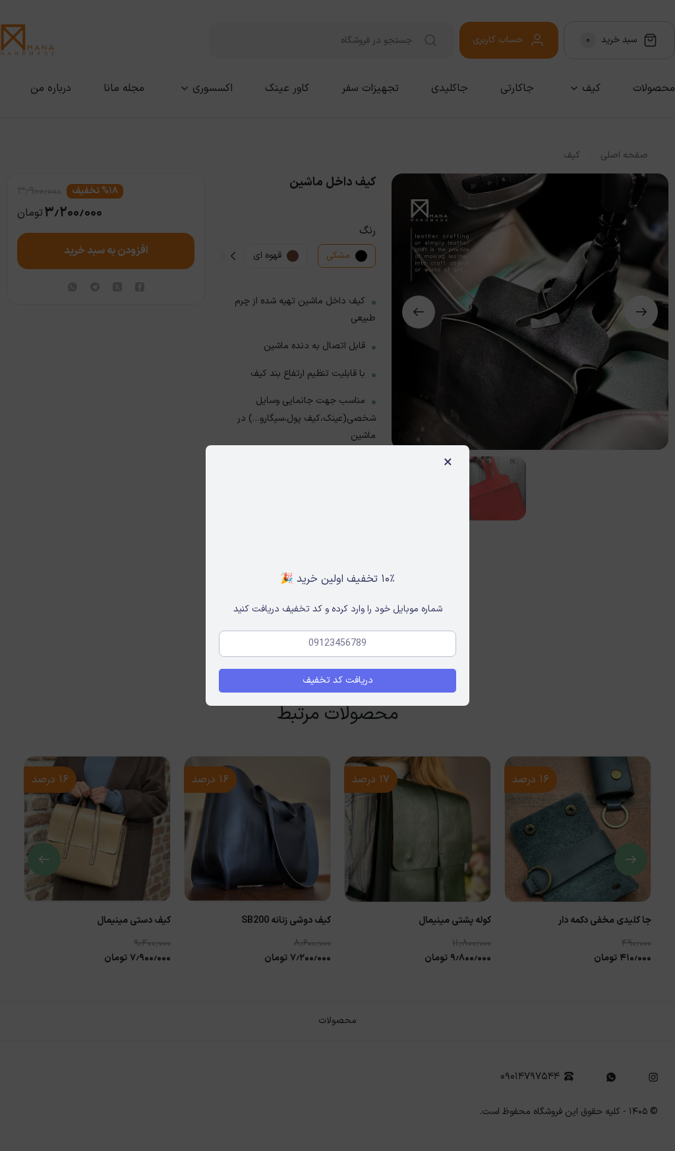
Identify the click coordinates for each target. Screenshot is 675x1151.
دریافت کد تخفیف (338, 680)
